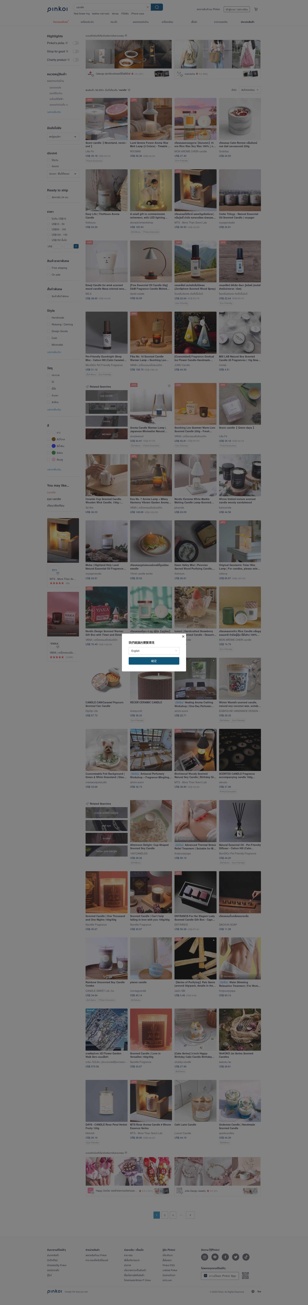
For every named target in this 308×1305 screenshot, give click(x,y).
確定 (154, 661)
